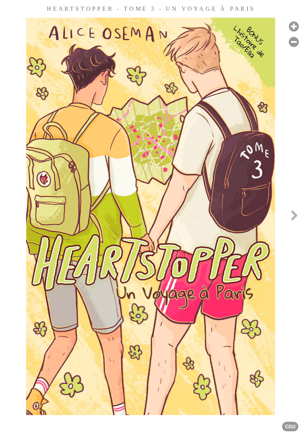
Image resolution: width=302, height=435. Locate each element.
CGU (290, 426)
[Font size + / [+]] (293, 27)
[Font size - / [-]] (293, 42)
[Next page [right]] (294, 217)
